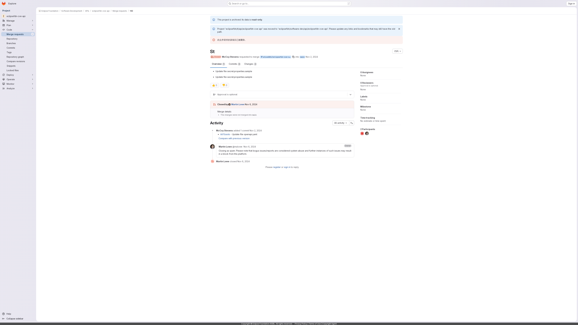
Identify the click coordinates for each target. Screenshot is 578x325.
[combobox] (340, 123)
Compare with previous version (234, 138)
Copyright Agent (329, 324)
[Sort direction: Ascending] (351, 123)
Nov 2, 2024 (312, 57)
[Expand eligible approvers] (350, 94)
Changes (250, 64)
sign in (287, 167)
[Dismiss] (399, 29)
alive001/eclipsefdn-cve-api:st (276, 57)
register (277, 167)
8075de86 (225, 134)
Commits (234, 64)
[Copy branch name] (293, 57)
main (302, 57)
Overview (218, 64)
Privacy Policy (301, 324)
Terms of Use (315, 324)
